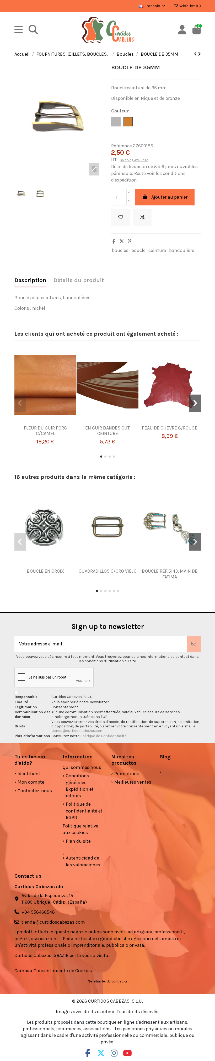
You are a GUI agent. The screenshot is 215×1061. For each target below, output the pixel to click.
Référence (121, 146)
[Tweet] (121, 241)
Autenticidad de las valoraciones (83, 861)
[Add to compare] (142, 217)
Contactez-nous (35, 791)
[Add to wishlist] (120, 217)
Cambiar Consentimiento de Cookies (53, 971)
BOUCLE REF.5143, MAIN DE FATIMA (169, 574)
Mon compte (31, 782)
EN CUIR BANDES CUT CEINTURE (107, 431)
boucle (138, 250)
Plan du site (78, 841)
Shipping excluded (134, 160)
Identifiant (29, 774)
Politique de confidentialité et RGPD (84, 810)
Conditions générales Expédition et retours (80, 786)
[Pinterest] (129, 241)
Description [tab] (30, 280)
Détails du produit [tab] (78, 280)
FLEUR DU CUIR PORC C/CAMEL (45, 431)
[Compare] (43, 423)
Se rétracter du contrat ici (107, 981)
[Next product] (199, 54)
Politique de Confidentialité (103, 736)
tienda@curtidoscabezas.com (77, 730)
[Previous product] (196, 54)
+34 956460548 (38, 912)
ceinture (157, 250)
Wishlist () (189, 5)
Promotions (126, 774)
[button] (101, 457)
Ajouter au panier (169, 197)
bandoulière (181, 250)
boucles (120, 250)
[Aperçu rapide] (53, 423)
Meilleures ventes (132, 782)
